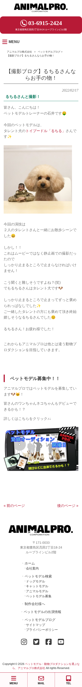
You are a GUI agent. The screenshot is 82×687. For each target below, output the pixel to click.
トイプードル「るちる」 (46, 131)
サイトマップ (35, 625)
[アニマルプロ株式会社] (41, 13)
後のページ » (67, 506)
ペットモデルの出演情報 (42, 612)
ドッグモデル (35, 581)
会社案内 (32, 568)
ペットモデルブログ (49, 51)
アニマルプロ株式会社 (19, 51)
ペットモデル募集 (38, 596)
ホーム (30, 563)
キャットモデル (37, 586)
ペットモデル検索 (38, 576)
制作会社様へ (35, 604)
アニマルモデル (37, 591)
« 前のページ (14, 506)
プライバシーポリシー (42, 629)
